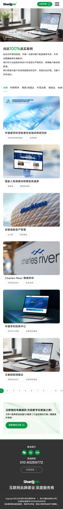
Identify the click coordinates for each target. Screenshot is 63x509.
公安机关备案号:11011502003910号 (32, 501)
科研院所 (14, 87)
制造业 (51, 87)
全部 (5, 87)
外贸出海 (41, 87)
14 (56, 391)
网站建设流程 (16, 504)
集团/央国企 (28, 87)
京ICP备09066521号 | (48, 499)
